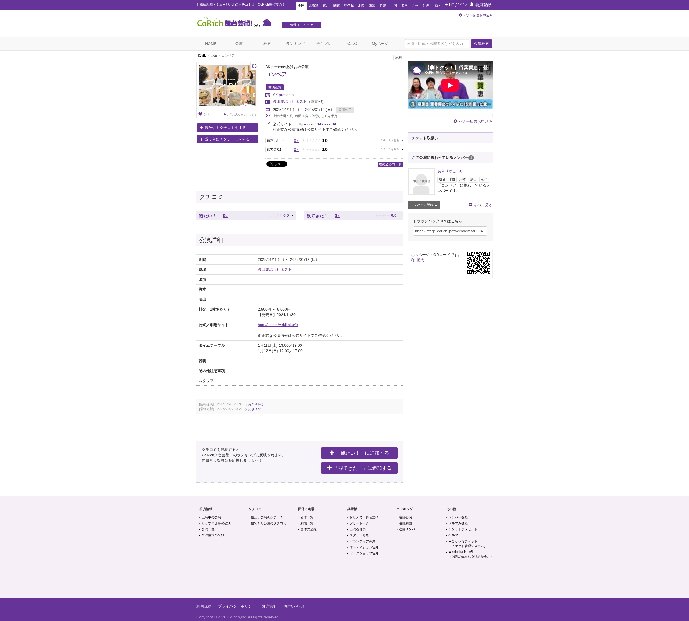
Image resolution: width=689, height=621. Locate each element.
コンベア (276, 74)
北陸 (361, 6)
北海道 (313, 6)
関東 (336, 6)
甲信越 (349, 6)
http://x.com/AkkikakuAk (317, 124)
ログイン (459, 4)
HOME (210, 43)
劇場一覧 (306, 523)
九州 (415, 6)
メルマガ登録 (458, 523)
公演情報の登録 (213, 535)
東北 (326, 6)
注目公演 (405, 517)
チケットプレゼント (462, 529)
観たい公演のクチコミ (267, 517)
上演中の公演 (211, 517)
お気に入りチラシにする (242, 114)
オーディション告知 (364, 547)
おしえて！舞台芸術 (364, 517)
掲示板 (352, 43)
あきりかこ (256, 404)
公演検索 (481, 43)
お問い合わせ (295, 606)
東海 (372, 6)
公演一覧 (208, 529)
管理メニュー (300, 25)
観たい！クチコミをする (225, 127)
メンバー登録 (458, 517)
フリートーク (359, 523)
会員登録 (483, 4)
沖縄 (426, 6)
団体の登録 (308, 529)
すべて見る (483, 205)
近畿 (383, 6)
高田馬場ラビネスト (290, 101)
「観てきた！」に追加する (362, 468)
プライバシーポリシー (237, 606)
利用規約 (204, 606)
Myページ (380, 43)
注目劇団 (405, 523)
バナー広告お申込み (478, 15)
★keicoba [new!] (471, 554)
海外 (437, 6)
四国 (404, 6)
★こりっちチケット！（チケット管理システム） (467, 543)
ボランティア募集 (362, 541)
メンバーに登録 (422, 205)
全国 (301, 6)
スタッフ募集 (359, 535)
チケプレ (323, 43)
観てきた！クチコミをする (227, 139)
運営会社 (269, 606)
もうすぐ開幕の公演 (216, 523)
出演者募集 (358, 529)
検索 (267, 43)
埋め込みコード (390, 164)
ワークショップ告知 (364, 553)
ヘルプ (453, 535)
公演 (239, 43)
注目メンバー (408, 529)
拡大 (420, 260)
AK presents (283, 95)
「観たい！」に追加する (362, 453)
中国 (394, 6)
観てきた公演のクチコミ (268, 523)
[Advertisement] (344, 581)
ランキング (295, 43)
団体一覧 (306, 517)
